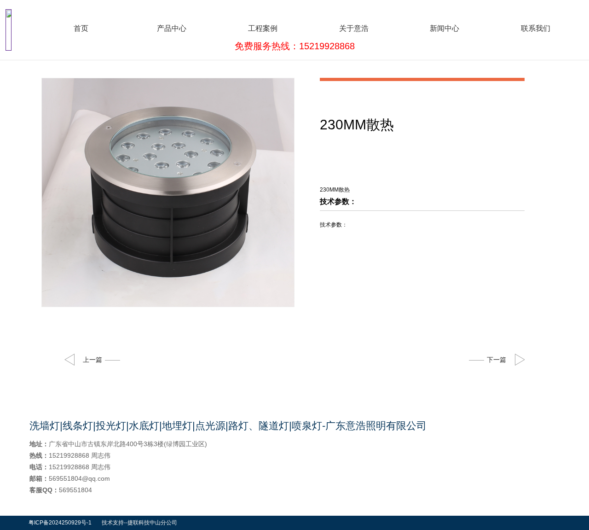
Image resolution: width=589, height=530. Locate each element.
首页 (81, 28)
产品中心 (171, 28)
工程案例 (262, 28)
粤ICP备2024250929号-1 (60, 522)
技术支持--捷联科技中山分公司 (139, 522)
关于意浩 (354, 28)
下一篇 (496, 359)
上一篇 (92, 359)
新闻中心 (444, 28)
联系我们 (535, 28)
